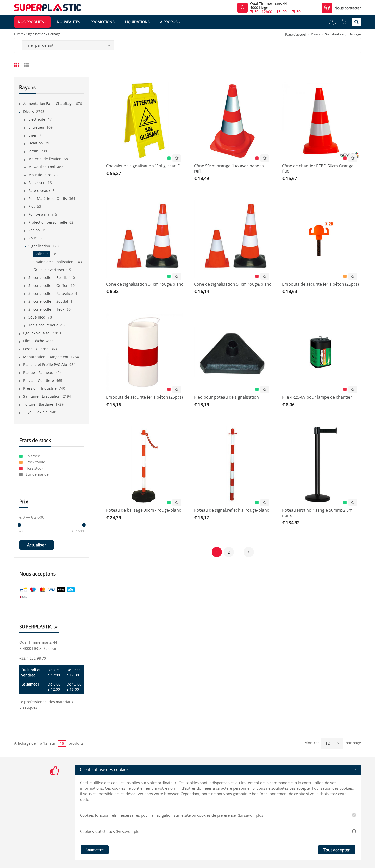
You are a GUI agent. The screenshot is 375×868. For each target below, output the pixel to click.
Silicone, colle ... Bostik (47, 277)
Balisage (41, 253)
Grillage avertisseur (50, 269)
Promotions (103, 21)
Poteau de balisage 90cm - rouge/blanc (143, 510)
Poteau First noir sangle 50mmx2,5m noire (317, 512)
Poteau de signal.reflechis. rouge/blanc (231, 510)
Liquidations (137, 21)
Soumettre (95, 849)
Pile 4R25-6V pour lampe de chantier (317, 397)
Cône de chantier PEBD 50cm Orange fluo (317, 168)
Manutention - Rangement (45, 356)
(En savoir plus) (251, 815)
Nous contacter (347, 7)
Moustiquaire (39, 174)
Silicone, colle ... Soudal (48, 301)
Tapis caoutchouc (43, 325)
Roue (32, 238)
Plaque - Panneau (38, 372)
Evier (32, 135)
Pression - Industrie (40, 388)
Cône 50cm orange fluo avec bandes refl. (229, 168)
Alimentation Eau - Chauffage (48, 103)
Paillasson (36, 182)
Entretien (36, 127)
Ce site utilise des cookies (104, 769)
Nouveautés (68, 21)
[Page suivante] (249, 552)
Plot (31, 206)
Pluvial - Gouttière (38, 380)
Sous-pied (36, 317)
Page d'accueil (295, 34)
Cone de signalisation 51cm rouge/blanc (232, 284)
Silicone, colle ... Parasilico (50, 293)
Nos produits (31, 21)
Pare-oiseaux (39, 190)
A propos (169, 21)
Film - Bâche (33, 340)
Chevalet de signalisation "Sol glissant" (143, 166)
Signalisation (334, 34)
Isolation (35, 143)
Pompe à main (40, 214)
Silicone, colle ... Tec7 (46, 309)
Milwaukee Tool (41, 166)
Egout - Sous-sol (37, 333)
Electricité (36, 119)
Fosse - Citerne (35, 348)
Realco (34, 230)
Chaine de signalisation (53, 261)
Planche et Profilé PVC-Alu (45, 364)
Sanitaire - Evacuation (41, 396)
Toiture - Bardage (38, 404)
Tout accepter (336, 850)
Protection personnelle (47, 222)
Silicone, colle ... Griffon (48, 285)
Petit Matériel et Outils (47, 198)
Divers (315, 34)
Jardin (33, 151)
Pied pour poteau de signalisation (226, 397)
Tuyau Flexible (35, 412)
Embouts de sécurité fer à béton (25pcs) (320, 284)
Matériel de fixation (44, 158)
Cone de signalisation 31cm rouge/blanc (144, 284)
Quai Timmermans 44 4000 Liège (268, 5)
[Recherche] (356, 22)
